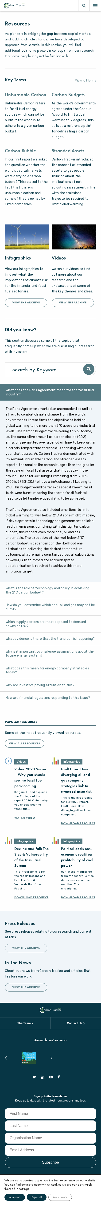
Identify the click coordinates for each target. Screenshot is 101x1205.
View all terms (85, 80)
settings (24, 1189)
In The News (18, 963)
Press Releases (20, 923)
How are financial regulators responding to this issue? (48, 698)
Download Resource (78, 823)
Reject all (36, 1197)
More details (60, 1197)
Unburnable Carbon (25, 95)
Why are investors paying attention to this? (40, 685)
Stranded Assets (68, 151)
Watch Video (24, 818)
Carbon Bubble (20, 151)
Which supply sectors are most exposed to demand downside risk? (46, 624)
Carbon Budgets (68, 95)
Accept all (14, 1197)
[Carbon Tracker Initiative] (15, 5)
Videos (59, 258)
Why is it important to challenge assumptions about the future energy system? (50, 654)
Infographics (18, 258)
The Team (24, 1023)
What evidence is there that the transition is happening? (50, 639)
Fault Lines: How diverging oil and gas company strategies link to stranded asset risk (76, 780)
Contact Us (74, 1023)
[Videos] (74, 236)
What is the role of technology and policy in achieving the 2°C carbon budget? (47, 590)
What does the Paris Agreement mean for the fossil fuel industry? (50, 392)
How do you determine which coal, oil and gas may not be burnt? (50, 607)
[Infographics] (27, 236)
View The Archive (26, 302)
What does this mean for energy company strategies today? (47, 670)
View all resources (24, 743)
